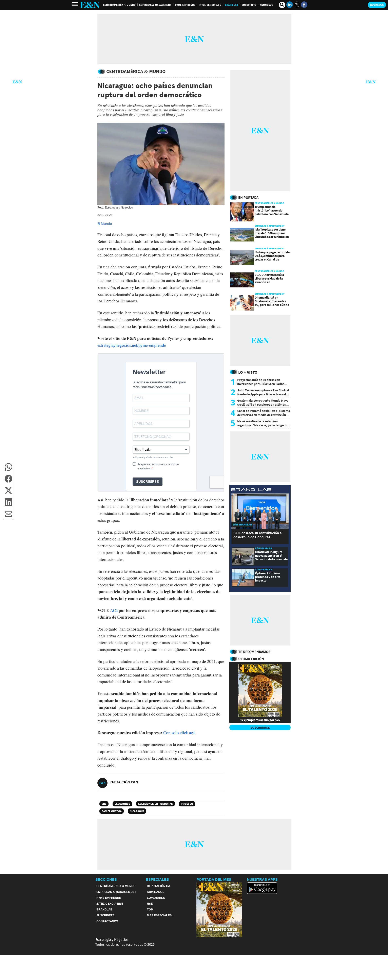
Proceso (187, 804)
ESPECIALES (157, 879)
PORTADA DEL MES (213, 879)
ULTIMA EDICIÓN (251, 658)
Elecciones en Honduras (155, 804)
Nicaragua (137, 811)
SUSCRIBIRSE (260, 727)
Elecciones (122, 804)
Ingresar (377, 4)
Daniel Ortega (111, 811)
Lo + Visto (247, 372)
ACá (114, 610)
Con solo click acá (179, 732)
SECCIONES (106, 879)
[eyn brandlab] (251, 490)
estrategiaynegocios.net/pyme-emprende (131, 345)
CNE (103, 804)
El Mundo (104, 223)
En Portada (248, 197)
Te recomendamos (254, 651)
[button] (8, 467)
